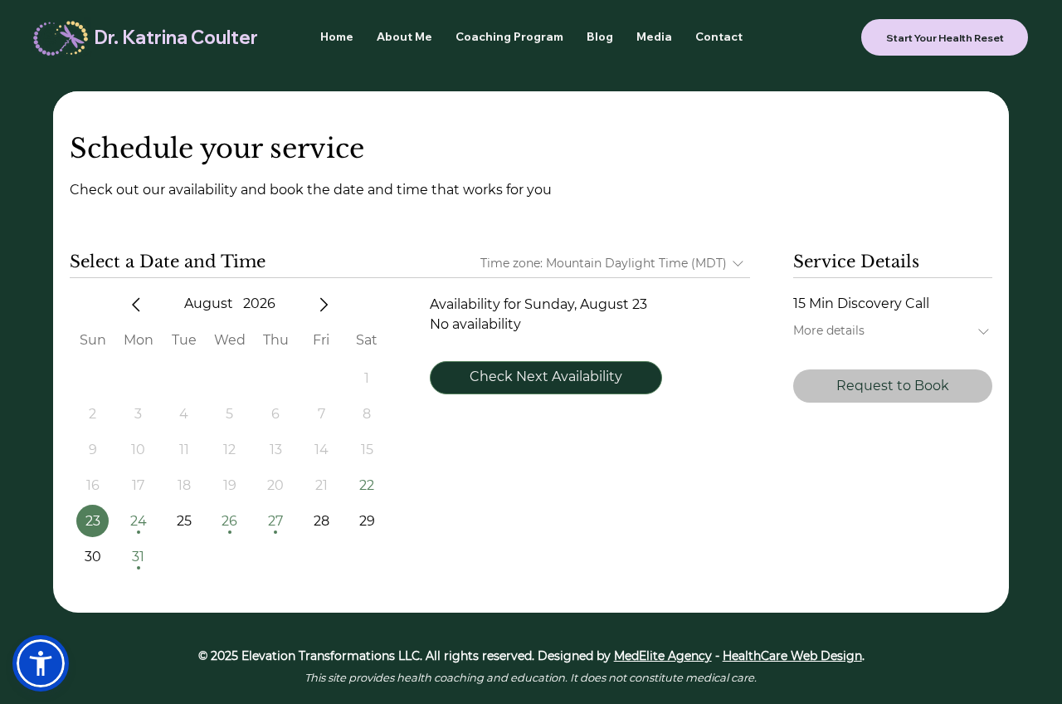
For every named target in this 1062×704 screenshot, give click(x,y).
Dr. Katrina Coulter (176, 37)
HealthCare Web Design (792, 655)
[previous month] (136, 305)
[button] (41, 663)
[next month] (324, 305)
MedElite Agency (663, 655)
